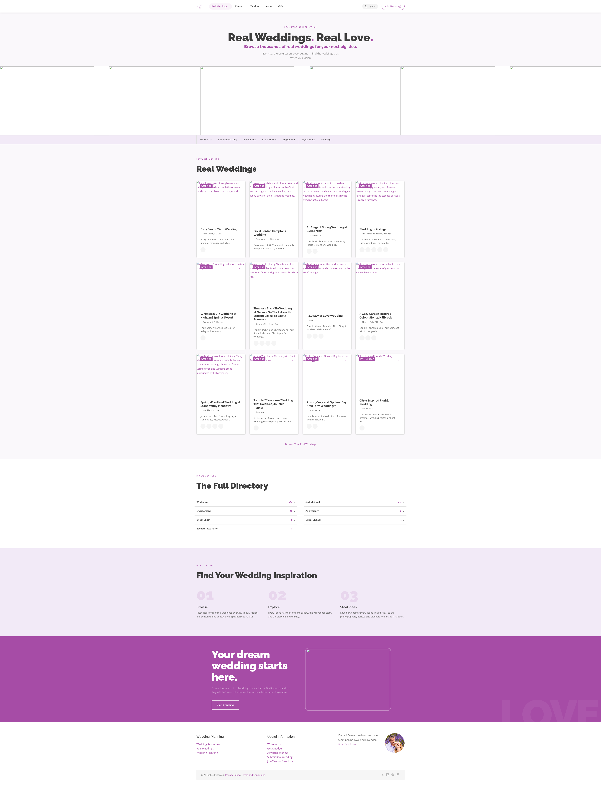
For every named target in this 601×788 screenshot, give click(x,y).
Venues (269, 6)
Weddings (326, 140)
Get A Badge (274, 748)
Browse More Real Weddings (300, 444)
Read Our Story (347, 744)
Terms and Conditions (253, 774)
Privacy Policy (232, 774)
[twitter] (382, 775)
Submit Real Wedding (280, 757)
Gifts (280, 6)
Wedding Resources (208, 744)
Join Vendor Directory (280, 761)
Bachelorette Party (227, 140)
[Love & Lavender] (199, 6)
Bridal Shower (269, 140)
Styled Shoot (308, 140)
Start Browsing (225, 705)
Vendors (254, 6)
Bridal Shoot (250, 140)
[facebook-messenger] (393, 775)
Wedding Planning (207, 752)
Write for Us (274, 744)
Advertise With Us (277, 752)
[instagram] (398, 775)
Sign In (371, 6)
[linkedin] (388, 775)
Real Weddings (219, 6)
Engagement (289, 140)
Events (238, 6)
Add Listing (391, 6)
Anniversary (206, 140)
